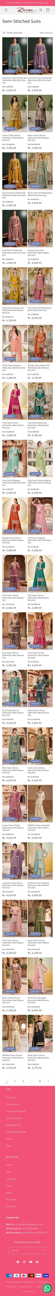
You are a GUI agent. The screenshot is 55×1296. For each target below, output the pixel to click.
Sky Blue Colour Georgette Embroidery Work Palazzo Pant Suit (39, 885)
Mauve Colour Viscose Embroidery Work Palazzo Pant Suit (13, 1000)
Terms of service (26, 1287)
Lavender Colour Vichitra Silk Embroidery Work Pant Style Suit (40, 80)
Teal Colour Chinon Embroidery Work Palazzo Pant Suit (38, 597)
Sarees (9, 1165)
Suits (8, 1171)
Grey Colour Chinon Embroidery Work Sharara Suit (13, 655)
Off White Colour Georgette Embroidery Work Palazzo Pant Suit (39, 827)
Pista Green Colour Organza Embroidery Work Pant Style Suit (39, 482)
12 (40, 1081)
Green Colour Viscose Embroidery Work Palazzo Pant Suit (38, 942)
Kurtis (9, 1185)
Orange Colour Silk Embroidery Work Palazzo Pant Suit (38, 252)
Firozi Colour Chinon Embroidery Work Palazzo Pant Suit (13, 712)
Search (9, 1138)
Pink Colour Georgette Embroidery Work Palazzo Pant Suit (38, 1000)
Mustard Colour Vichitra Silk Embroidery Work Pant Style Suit (14, 195)
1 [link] (6, 1081)
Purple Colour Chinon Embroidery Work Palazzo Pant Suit (13, 827)
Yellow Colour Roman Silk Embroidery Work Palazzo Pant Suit (13, 310)
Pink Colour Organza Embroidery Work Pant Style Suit (39, 540)
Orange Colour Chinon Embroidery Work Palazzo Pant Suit (13, 540)
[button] (6, 10)
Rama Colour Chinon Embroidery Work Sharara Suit (38, 712)
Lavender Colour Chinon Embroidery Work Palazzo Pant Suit (13, 885)
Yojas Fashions (28, 1282)
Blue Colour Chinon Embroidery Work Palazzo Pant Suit (13, 770)
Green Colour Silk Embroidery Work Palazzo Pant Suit (40, 194)
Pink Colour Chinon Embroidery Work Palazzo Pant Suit (13, 425)
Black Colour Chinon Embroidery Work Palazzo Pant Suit (38, 1057)
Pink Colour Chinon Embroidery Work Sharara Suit (13, 597)
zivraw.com (17, 1282)
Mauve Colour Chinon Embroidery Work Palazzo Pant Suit (38, 137)
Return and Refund (15, 1111)
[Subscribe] (42, 1250)
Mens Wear (11, 1199)
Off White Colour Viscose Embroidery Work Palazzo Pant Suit (13, 1057)
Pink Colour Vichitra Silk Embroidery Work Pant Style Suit (14, 252)
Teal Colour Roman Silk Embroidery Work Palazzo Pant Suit (38, 425)
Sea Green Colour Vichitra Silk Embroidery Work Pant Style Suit (14, 80)
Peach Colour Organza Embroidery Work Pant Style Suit (14, 367)
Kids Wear (11, 1206)
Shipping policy (29, 1291)
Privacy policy (43, 1282)
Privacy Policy (12, 1104)
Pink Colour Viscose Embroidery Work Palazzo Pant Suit (13, 942)
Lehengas (11, 1178)
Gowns (9, 1192)
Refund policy (11, 1287)
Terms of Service (14, 1118)
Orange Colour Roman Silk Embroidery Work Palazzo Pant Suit (39, 367)
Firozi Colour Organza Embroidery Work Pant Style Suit (14, 482)
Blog (8, 1145)
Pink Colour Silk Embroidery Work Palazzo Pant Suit (39, 309)
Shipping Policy (13, 1125)
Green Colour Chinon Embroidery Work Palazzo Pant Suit (38, 770)
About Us (10, 1097)
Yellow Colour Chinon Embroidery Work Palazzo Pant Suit (13, 137)
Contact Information (16, 1132)
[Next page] (48, 1081)
